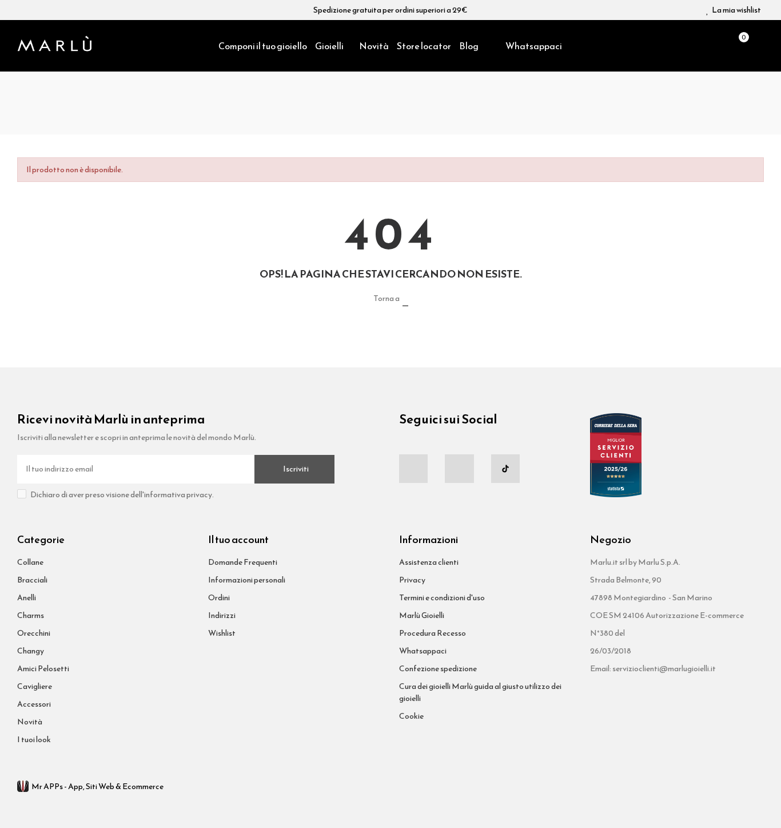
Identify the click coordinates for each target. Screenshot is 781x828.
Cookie (411, 716)
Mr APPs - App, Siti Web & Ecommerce (97, 787)
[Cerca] (718, 45)
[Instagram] (459, 468)
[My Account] (758, 45)
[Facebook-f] (413, 468)
